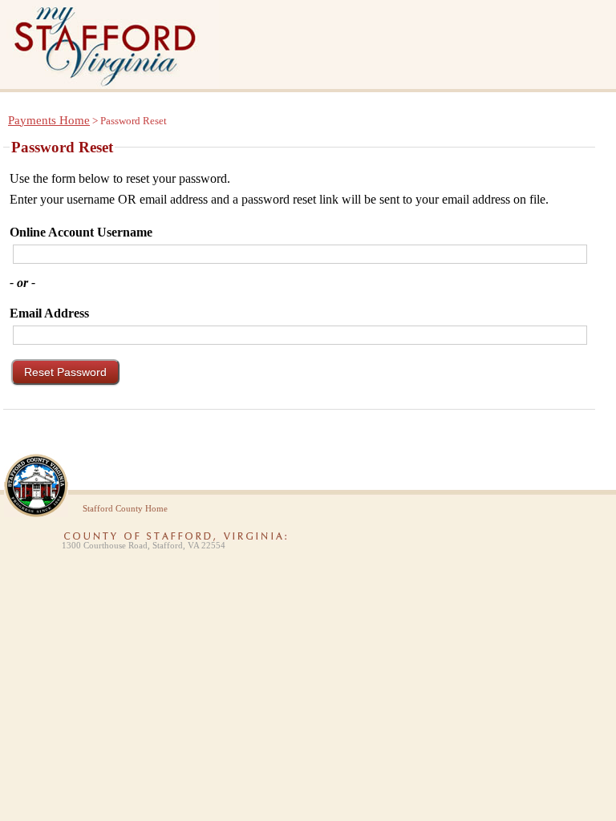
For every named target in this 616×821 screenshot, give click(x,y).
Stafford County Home (125, 508)
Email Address (49, 313)
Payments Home (49, 120)
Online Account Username (81, 232)
